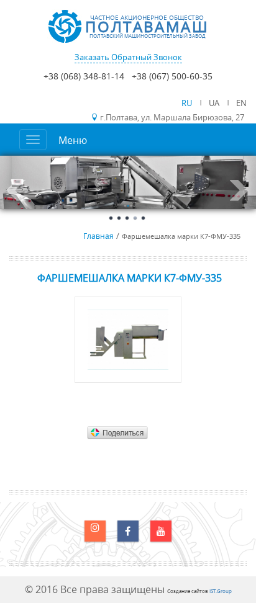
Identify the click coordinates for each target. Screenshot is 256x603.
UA (215, 103)
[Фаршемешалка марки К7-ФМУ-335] (128, 340)
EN (241, 103)
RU (187, 103)
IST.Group (220, 590)
